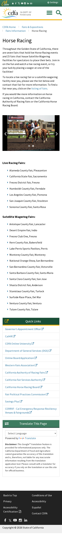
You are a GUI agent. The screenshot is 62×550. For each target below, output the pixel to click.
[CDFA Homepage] (10, 13)
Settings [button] (53, 2)
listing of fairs (39, 88)
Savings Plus (12, 401)
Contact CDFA (39, 513)
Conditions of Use (42, 495)
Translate (30, 438)
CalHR (9, 336)
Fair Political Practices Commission (25, 394)
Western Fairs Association (20, 365)
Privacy (7, 501)
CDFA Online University (18, 343)
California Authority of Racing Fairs (25, 372)
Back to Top (10, 495)
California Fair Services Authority (23, 379)
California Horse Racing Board (22, 387)
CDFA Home (9, 27)
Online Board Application (19, 358)
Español (36, 507)
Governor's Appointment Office (23, 329)
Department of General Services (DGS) (27, 350)
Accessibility (39, 501)
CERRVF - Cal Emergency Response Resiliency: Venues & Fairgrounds (31, 410)
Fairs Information (16, 30)
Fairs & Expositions (32, 27)
